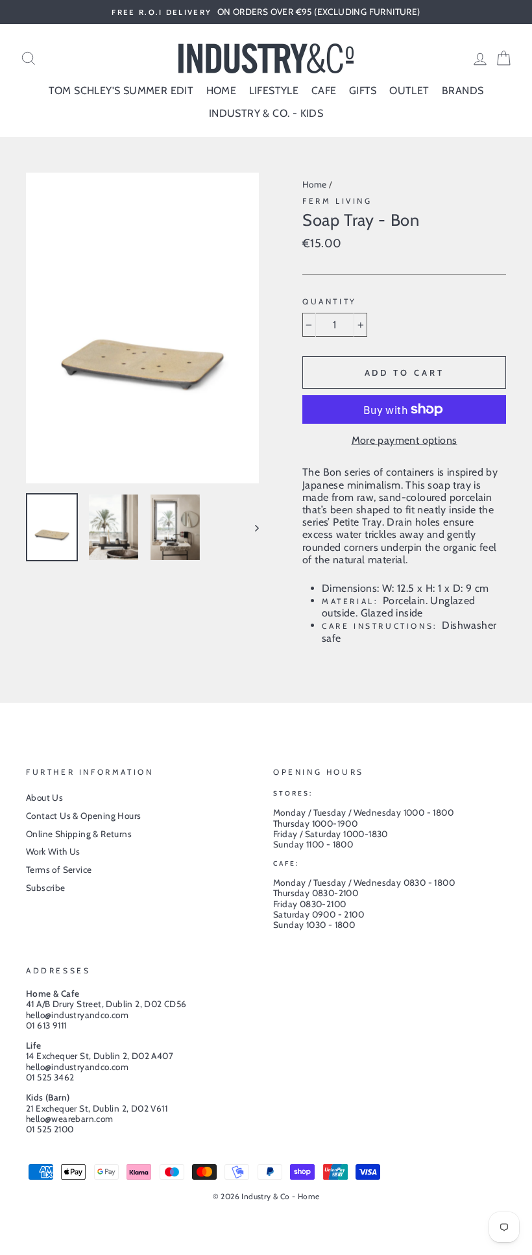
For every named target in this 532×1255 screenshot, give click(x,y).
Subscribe (46, 888)
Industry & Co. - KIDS (266, 113)
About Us (44, 797)
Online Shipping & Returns (79, 834)
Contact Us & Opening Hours (83, 815)
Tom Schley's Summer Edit (121, 90)
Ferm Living (337, 201)
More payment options (404, 440)
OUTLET (409, 90)
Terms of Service (58, 869)
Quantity (329, 301)
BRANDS (462, 90)
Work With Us (53, 851)
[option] (266, 12)
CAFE (324, 90)
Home (314, 184)
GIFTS (363, 90)
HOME (221, 90)
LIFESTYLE (274, 90)
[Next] (251, 527)
